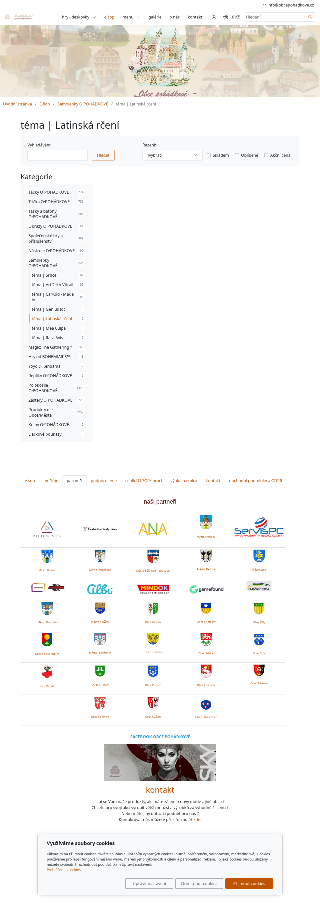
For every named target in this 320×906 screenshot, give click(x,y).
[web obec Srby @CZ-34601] (259, 638)
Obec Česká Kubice (47, 654)
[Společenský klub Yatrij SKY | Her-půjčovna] (160, 762)
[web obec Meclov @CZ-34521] (153, 607)
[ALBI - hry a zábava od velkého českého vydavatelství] (100, 589)
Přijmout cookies (249, 883)
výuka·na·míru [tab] (183, 480)
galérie (155, 17)
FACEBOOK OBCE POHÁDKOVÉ (160, 737)
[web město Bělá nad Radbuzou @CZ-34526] (153, 556)
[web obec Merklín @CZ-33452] (47, 671)
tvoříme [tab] (51, 480)
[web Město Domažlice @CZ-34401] (100, 555)
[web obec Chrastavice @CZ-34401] (206, 702)
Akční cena (280, 155)
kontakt (195, 17)
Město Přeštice (206, 569)
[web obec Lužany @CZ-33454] (153, 702)
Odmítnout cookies (199, 883)
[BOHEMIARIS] (47, 529)
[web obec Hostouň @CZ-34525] (47, 608)
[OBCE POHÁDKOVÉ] (19, 16)
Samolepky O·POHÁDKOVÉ (83, 104)
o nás (175, 17)
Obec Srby (259, 653)
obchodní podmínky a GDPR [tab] (255, 480)
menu (128, 17)
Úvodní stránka (17, 104)
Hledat (103, 155)
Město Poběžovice (100, 653)
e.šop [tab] (30, 480)
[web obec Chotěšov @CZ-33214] (206, 607)
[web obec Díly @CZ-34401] (259, 608)
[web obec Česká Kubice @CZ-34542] (47, 639)
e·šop (109, 17)
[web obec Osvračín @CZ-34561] (206, 670)
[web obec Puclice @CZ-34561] (153, 670)
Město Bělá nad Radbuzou (153, 570)
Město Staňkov (206, 537)
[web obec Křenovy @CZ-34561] (153, 638)
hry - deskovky (76, 17)
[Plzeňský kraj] (259, 586)
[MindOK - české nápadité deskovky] (153, 589)
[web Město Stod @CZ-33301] (259, 555)
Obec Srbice (206, 653)
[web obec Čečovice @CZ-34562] (100, 702)
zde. (197, 819)
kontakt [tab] (213, 480)
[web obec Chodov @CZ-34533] (100, 670)
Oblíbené (249, 155)
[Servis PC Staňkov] (259, 526)
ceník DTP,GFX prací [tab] (143, 480)
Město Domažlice (100, 570)
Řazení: (149, 145)
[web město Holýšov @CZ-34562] (100, 607)
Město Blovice (47, 570)
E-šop (45, 104)
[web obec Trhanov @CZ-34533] (259, 669)
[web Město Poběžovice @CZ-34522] (100, 638)
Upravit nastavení (149, 883)
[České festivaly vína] (100, 529)
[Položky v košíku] (226, 16)
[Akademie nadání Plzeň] (153, 529)
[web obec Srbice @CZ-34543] (206, 639)
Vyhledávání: (39, 145)
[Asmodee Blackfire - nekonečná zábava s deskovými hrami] (47, 587)
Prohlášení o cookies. (64, 869)
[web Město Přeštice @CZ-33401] (206, 555)
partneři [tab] (74, 480)
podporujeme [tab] (104, 480)
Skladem (221, 155)
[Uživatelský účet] (214, 16)
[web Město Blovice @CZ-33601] (47, 555)
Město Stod (259, 569)
